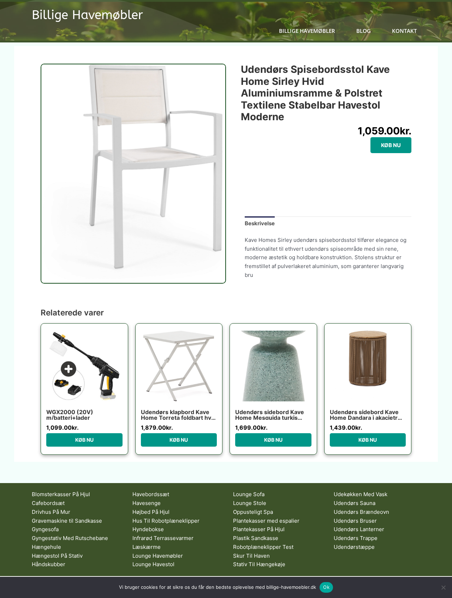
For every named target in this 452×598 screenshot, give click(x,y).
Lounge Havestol (153, 564)
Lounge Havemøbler (157, 555)
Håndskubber (48, 564)
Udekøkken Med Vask (360, 494)
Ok (326, 587)
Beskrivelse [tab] (260, 223)
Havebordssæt (150, 494)
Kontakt (404, 31)
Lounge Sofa (248, 494)
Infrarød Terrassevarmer (163, 538)
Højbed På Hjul (151, 512)
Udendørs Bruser (355, 520)
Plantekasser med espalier (266, 520)
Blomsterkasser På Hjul (61, 494)
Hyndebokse (148, 529)
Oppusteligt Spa (253, 512)
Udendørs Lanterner (359, 529)
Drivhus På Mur (51, 512)
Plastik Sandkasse (255, 538)
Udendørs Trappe (355, 538)
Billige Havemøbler (87, 15)
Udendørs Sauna (354, 503)
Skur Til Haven (251, 555)
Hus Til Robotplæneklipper (166, 520)
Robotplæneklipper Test (263, 547)
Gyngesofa (45, 529)
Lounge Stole (249, 503)
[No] (443, 587)
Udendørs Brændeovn (361, 512)
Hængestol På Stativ (57, 555)
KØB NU (391, 145)
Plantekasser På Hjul (259, 529)
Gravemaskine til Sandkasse (67, 520)
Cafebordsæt (48, 503)
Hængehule (46, 547)
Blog (363, 31)
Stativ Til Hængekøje (259, 564)
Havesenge (146, 503)
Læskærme (146, 547)
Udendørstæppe (354, 547)
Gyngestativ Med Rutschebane (70, 538)
